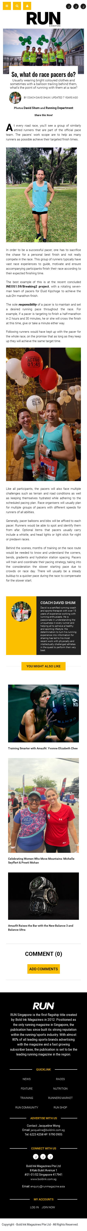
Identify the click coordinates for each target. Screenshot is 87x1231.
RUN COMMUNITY (26, 1107)
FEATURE (27, 1088)
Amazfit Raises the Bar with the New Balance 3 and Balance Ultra (40, 927)
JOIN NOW (48, 1207)
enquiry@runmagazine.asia (48, 1186)
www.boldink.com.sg (43, 1179)
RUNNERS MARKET (60, 1098)
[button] (17, 6)
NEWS (27, 1079)
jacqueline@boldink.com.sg (48, 1130)
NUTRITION (60, 1088)
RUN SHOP (60, 1107)
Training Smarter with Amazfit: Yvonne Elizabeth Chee (43, 748)
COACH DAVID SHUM (38, 97)
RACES (60, 1079)
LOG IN (34, 1207)
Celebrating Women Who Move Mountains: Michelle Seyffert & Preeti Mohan (41, 860)
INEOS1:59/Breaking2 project (27, 286)
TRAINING (26, 1098)
